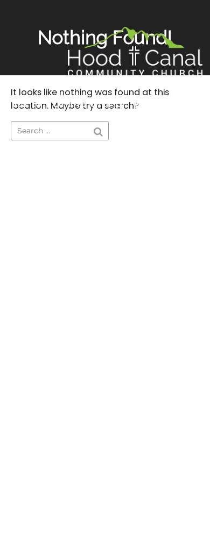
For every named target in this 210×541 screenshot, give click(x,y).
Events (23, 103)
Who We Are (167, 103)
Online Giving (87, 103)
